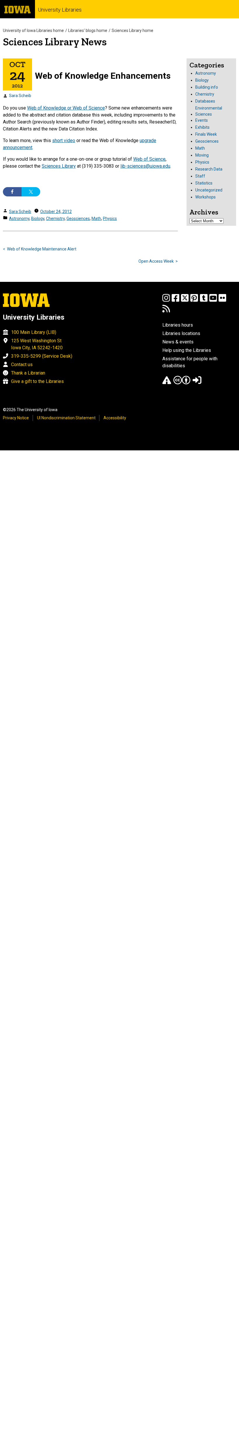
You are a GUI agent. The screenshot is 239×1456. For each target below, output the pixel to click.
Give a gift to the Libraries (37, 381)
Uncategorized (208, 190)
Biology (37, 218)
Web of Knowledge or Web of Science (66, 108)
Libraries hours (177, 325)
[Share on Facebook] (12, 191)
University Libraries (60, 10)
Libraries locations (181, 333)
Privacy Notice (16, 418)
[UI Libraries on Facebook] (175, 300)
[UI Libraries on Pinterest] (194, 300)
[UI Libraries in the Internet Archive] (166, 383)
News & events (178, 342)
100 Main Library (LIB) (33, 332)
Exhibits (202, 127)
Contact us (22, 364)
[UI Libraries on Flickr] (222, 300)
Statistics (203, 183)
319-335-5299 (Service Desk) (41, 356)
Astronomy (19, 218)
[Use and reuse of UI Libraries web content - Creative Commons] (181, 383)
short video (63, 140)
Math (96, 218)
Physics (110, 218)
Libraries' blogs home (87, 30)
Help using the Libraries (186, 350)
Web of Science (149, 159)
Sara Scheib (20, 95)
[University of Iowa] (17, 9)
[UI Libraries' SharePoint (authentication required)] (197, 383)
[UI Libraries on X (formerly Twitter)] (185, 300)
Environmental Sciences (208, 111)
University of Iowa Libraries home (33, 30)
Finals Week (206, 134)
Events (201, 120)
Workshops (205, 197)
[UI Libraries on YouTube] (213, 300)
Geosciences (78, 218)
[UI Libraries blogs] (166, 311)
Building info (206, 87)
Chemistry (55, 218)
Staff (200, 176)
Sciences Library (59, 166)
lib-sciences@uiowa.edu (145, 166)
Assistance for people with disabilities (189, 362)
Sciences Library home (132, 30)
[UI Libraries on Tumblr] (204, 300)
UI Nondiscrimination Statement (66, 418)
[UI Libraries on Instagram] (166, 300)
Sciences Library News (55, 41)
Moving (202, 155)
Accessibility (114, 418)
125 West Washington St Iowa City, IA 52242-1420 (37, 344)
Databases (205, 101)
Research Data (208, 169)
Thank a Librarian (28, 373)
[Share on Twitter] (31, 191)
